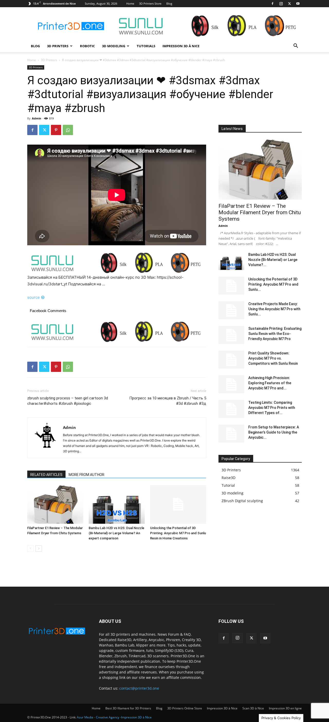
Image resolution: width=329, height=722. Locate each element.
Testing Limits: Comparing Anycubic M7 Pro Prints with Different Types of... (271, 407)
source (33, 297)
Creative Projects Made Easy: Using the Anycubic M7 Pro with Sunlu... (274, 309)
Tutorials (146, 46)
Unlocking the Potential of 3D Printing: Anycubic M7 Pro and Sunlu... (273, 284)
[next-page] (38, 548)
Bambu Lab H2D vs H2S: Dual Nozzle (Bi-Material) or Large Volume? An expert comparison (116, 533)
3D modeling (113, 46)
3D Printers (57, 46)
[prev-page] (30, 548)
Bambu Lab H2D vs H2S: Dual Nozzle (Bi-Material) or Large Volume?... (272, 259)
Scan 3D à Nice (253, 708)
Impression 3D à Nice (180, 46)
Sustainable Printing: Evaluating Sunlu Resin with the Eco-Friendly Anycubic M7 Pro (274, 333)
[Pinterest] (56, 130)
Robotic (87, 46)
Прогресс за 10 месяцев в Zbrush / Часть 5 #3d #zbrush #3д (167, 401)
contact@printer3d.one (139, 688)
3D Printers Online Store (184, 708)
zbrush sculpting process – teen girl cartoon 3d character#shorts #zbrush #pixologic (67, 401)
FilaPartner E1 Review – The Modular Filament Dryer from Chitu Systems (259, 212)
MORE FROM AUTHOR (86, 475)
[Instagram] (281, 3)
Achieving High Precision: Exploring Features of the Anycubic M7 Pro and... (269, 383)
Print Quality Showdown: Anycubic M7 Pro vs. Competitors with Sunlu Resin (273, 358)
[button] (295, 46)
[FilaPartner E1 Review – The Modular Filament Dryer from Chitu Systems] (55, 504)
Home (130, 3)
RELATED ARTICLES (46, 475)
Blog (169, 3)
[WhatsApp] (68, 130)
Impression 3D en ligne (285, 708)
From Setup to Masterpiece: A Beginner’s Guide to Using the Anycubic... (273, 432)
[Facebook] (272, 3)
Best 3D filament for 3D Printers (128, 708)
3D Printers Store (150, 3)
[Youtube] (298, 3)
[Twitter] (289, 3)
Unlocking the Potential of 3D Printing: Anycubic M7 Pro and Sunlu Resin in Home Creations (178, 533)
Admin (36, 118)
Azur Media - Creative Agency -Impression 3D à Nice (114, 717)
